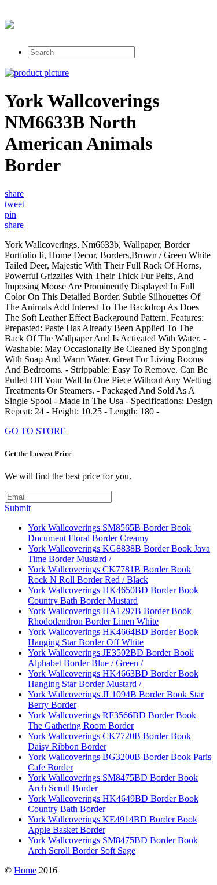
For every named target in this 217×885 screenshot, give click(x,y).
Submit (18, 508)
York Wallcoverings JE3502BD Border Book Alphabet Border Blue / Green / (111, 658)
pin (10, 214)
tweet (14, 204)
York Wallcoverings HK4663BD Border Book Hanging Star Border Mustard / (113, 679)
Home (25, 870)
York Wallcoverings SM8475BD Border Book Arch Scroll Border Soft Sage (113, 845)
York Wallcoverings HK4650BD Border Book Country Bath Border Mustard (113, 595)
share (14, 194)
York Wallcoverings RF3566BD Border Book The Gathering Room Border (112, 720)
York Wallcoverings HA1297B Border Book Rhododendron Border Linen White (110, 616)
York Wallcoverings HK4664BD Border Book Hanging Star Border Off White (113, 637)
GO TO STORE (35, 431)
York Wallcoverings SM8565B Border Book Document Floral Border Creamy (109, 533)
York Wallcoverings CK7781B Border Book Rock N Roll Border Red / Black (109, 574)
